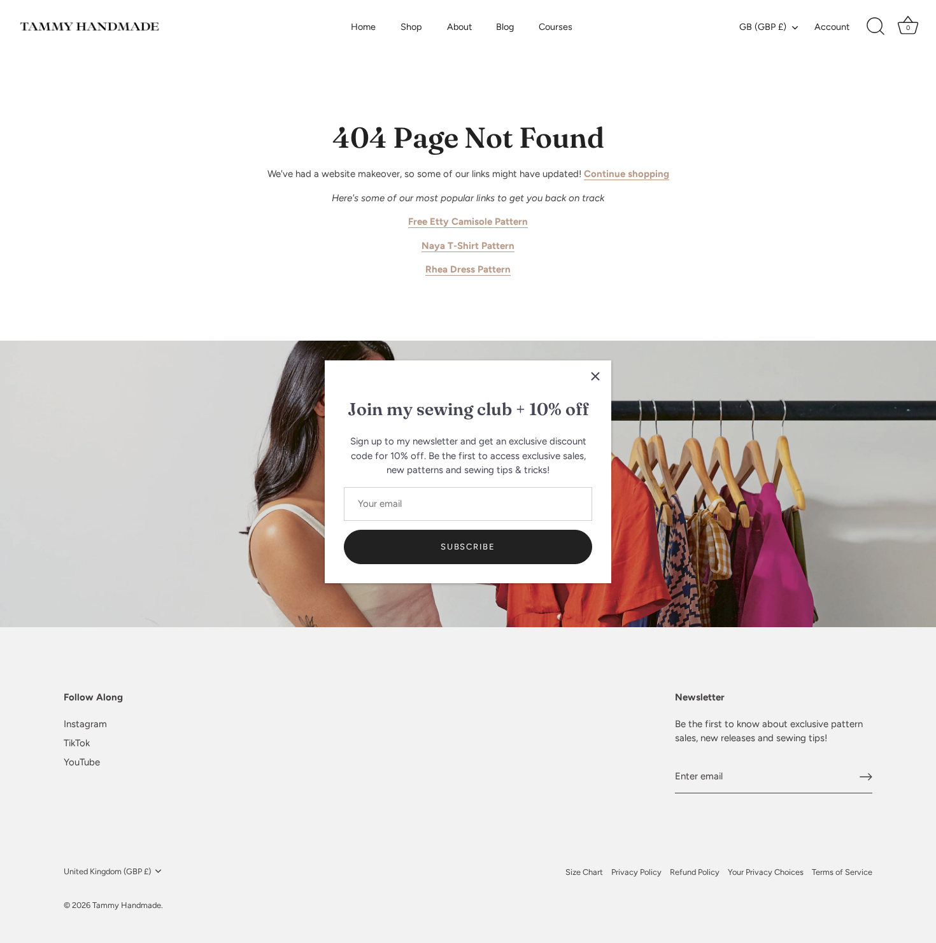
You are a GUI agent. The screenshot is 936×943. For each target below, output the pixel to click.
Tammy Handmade (126, 905)
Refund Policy (695, 872)
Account (831, 26)
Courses (555, 26)
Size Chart (584, 872)
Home (363, 26)
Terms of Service (842, 872)
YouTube (82, 762)
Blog (505, 26)
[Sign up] (866, 776)
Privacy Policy (636, 872)
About (459, 26)
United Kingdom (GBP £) (107, 871)
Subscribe (468, 546)
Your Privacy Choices (766, 872)
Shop (411, 26)
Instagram (85, 724)
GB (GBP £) (762, 26)
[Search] (876, 27)
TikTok (77, 743)
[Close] (595, 376)
